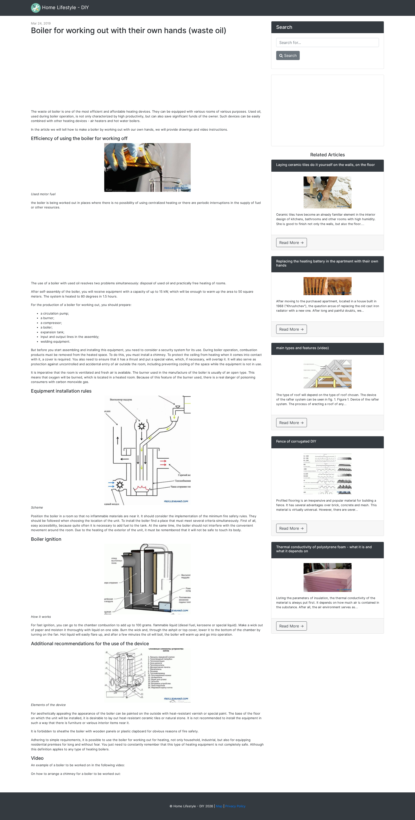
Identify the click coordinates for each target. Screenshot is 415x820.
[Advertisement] (147, 74)
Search (290, 55)
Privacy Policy (235, 806)
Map (219, 806)
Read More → (291, 242)
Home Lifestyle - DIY (65, 7)
